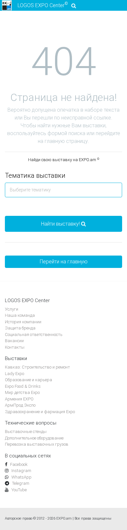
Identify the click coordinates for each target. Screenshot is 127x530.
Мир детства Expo (22, 392)
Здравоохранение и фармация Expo (40, 411)
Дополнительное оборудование (34, 438)
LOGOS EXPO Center (43, 4)
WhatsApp (21, 477)
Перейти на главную (64, 261)
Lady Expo (14, 373)
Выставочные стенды (26, 431)
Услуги (11, 309)
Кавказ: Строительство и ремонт (37, 367)
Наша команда (20, 315)
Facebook (18, 464)
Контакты (14, 347)
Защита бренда (20, 328)
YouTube (18, 489)
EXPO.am (64, 518)
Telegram (20, 483)
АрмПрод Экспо (20, 405)
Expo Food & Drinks (23, 386)
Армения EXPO (19, 399)
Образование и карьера (28, 379)
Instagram (20, 470)
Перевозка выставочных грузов (36, 444)
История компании (23, 321)
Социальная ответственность (34, 334)
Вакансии (14, 340)
